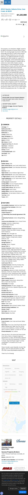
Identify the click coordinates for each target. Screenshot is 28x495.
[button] (1, 493)
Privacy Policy (6, 480)
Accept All (22, 492)
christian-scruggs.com (7, 463)
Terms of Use (15, 480)
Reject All (23, 488)
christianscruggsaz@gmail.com (10, 109)
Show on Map (15, 403)
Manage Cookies (14, 488)
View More (5, 111)
